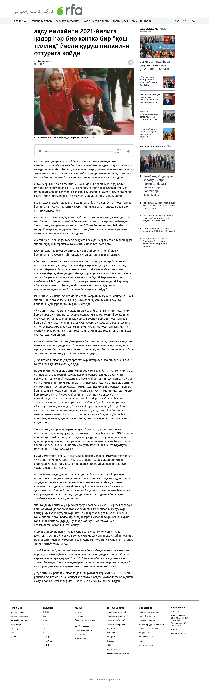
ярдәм (142, 641)
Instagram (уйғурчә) (116, 620)
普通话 (46, 612)
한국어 (46, 624)
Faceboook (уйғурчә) (116, 612)
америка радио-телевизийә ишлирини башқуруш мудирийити (151, 628)
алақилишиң (80, 638)
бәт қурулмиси (146, 645)
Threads (110, 641)
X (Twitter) (111, 628)
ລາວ (44, 628)
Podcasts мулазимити (85, 620)
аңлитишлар (80, 616)
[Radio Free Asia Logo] (47, 9)
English (46, 645)
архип (13, 637)
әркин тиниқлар (142, 20)
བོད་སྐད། (46, 637)
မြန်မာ (45, 620)
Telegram (111, 637)
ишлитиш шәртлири (148, 620)
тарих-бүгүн (120, 20)
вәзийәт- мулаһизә (68, 20)
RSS (109, 645)
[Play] (41, 151)
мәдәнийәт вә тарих (96, 20)
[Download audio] (128, 151)
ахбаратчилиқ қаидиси (149, 612)
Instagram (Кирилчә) (116, 624)
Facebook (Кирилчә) (116, 616)
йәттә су (14, 628)
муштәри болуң (114, 649)
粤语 (45, 616)
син (12, 633)
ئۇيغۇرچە (169, 20)
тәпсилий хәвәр (42, 20)
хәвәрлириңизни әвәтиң (118, 653)
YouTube (111, 633)
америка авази (146, 637)
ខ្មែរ (44, 633)
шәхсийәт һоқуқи (147, 616)
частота (78, 612)
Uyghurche (181, 20)
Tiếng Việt (47, 641)
